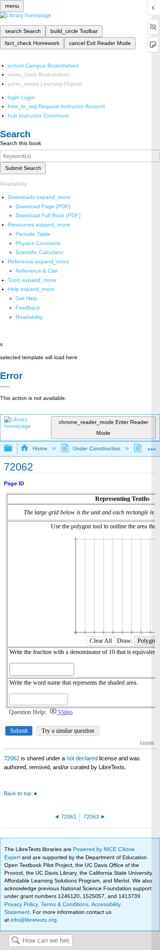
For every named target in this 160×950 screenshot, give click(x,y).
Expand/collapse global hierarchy (13, 448)
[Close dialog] (5, 386)
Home (40, 448)
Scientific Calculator (40, 252)
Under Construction (96, 448)
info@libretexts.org (33, 920)
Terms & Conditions (65, 904)
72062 (11, 758)
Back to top (17, 793)
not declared (82, 758)
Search (16, 941)
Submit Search (23, 168)
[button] (28, 308)
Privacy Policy (21, 904)
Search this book (20, 143)
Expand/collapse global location (152, 446)
